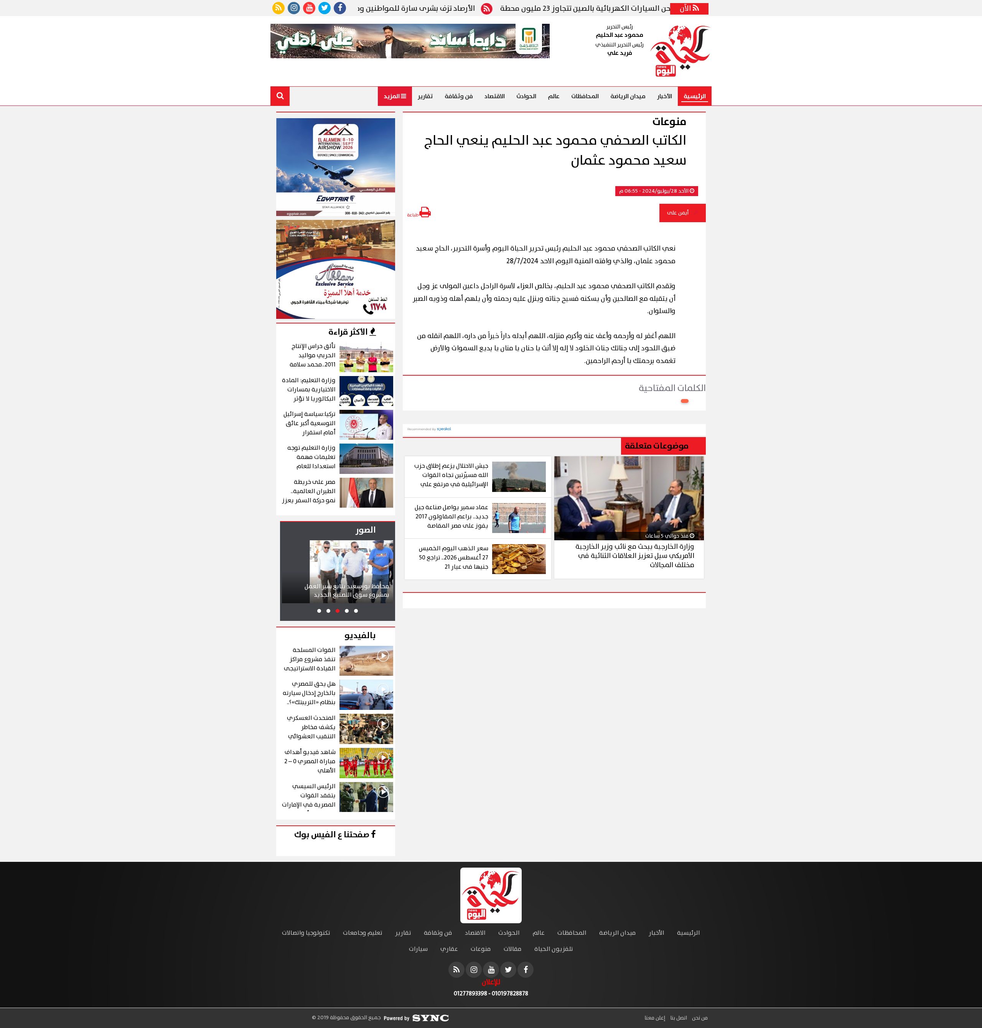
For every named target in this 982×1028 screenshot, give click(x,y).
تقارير (425, 96)
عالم (554, 96)
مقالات (513, 949)
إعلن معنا (654, 1018)
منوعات (481, 949)
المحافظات (585, 96)
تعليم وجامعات (362, 933)
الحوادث (526, 96)
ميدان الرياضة (628, 96)
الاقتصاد (494, 96)
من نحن (699, 1018)
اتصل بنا (678, 1018)
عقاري (449, 949)
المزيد (392, 96)
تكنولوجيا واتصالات (306, 933)
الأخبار (664, 96)
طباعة (413, 215)
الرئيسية (695, 96)
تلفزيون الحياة (553, 949)
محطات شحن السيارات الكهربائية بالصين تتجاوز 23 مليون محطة (640, 9)
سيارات (418, 949)
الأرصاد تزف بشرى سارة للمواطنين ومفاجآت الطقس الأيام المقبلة (408, 9)
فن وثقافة (459, 96)
